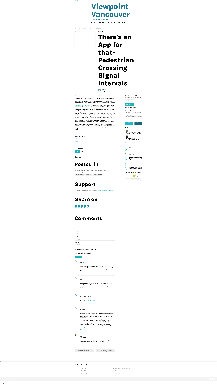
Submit (78, 257)
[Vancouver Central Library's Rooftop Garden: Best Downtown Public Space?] (127, 130)
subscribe (99, 190)
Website (77, 242)
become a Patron (109, 190)
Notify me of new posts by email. (83, 253)
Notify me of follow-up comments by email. (85, 249)
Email (76, 236)
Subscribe (129, 104)
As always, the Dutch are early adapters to (83, 105)
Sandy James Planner (85, 296)
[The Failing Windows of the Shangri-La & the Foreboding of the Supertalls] (127, 136)
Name (76, 231)
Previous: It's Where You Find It (84, 350)
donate (103, 190)
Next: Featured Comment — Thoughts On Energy (105, 351)
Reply (81, 273)
